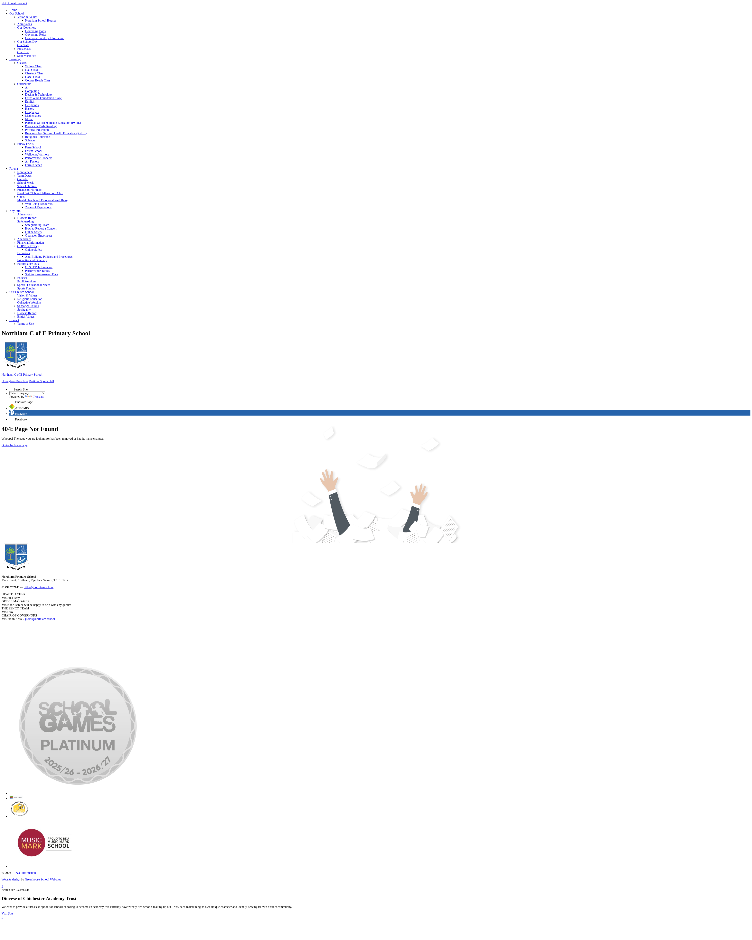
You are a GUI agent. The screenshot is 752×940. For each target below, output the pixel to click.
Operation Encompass (38, 235)
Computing (32, 91)
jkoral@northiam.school (40, 619)
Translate (38, 396)
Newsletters (24, 172)
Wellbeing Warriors (37, 154)
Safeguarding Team (37, 225)
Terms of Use (25, 323)
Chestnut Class (34, 73)
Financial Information (30, 242)
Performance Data (28, 263)
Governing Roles (35, 34)
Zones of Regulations (38, 207)
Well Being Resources (38, 203)
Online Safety (33, 232)
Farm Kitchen (33, 165)
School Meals (25, 182)
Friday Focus (25, 144)
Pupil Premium (26, 281)
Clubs (20, 196)
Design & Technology (38, 94)
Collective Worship (29, 302)
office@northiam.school (38, 587)
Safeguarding (25, 221)
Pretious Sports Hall (41, 381)
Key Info (15, 210)
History (29, 108)
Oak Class (31, 69)
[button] (11, 388)
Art (27, 87)
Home (13, 10)
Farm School (33, 147)
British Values (25, 316)
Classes (21, 62)
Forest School (33, 151)
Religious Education (37, 136)
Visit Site (7, 913)
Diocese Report (26, 218)
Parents (13, 168)
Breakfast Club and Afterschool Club (40, 193)
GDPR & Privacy (28, 246)
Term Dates (24, 175)
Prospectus (24, 48)
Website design (11, 879)
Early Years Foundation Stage (43, 98)
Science (30, 140)
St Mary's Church (28, 306)
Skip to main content (14, 3)
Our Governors (26, 27)
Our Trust (23, 52)
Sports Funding (26, 288)
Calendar (22, 179)
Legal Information (25, 872)
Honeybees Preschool (15, 381)
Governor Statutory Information (44, 38)
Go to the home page (14, 445)
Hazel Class (32, 77)
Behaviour (23, 253)
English (29, 101)
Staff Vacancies (26, 55)
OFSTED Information (38, 267)
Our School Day (27, 41)
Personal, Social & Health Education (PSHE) (53, 122)
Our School (16, 13)
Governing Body (35, 31)
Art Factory (32, 161)
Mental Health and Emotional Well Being (42, 200)
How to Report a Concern (41, 228)
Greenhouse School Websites (43, 879)
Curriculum (24, 84)
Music (29, 119)
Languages (32, 112)
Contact (14, 320)
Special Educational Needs (33, 285)
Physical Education (37, 129)
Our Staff (23, 45)
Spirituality (24, 309)
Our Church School (21, 292)
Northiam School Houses (40, 20)
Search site (8, 889)
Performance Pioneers (38, 158)
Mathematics (33, 115)
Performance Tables (37, 270)
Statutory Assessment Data (41, 274)
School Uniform (27, 186)
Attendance (24, 239)
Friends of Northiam (29, 189)
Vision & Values (27, 17)
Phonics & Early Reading (41, 126)
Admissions (24, 24)
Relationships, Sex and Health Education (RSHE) (56, 133)
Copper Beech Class (37, 80)
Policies (22, 277)
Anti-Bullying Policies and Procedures (48, 256)
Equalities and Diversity (32, 260)
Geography (32, 105)
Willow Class (33, 66)
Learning (15, 59)
